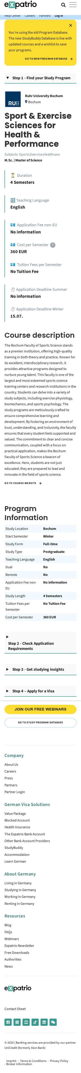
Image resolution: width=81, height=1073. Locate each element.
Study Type (13, 551)
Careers (30, 15)
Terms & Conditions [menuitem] (33, 1061)
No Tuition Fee (54, 603)
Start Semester (16, 536)
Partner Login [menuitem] (14, 791)
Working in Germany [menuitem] (19, 896)
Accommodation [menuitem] (16, 854)
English (49, 559)
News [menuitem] (8, 966)
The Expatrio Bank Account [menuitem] (24, 834)
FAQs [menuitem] (8, 932)
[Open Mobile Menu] (72, 5)
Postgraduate (54, 551)
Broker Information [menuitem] (19, 1064)
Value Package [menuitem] (15, 813)
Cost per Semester (19, 617)
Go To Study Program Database (40, 722)
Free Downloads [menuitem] (16, 952)
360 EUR (49, 617)
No (45, 567)
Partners (44, 15)
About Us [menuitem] (11, 764)
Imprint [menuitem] (11, 1061)
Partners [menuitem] (10, 785)
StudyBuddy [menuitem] (13, 847)
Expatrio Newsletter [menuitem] (19, 945)
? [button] (53, 245)
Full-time (50, 544)
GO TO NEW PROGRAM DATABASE (46, 59)
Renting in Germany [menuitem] (19, 903)
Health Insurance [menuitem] (17, 827)
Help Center (12, 15)
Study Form (14, 544)
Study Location (16, 528)
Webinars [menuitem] (11, 938)
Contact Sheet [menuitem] (15, 1008)
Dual (8, 567)
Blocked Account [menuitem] (17, 820)
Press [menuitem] (8, 778)
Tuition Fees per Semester (17, 606)
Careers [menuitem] (10, 771)
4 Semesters (52, 596)
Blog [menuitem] (7, 925)
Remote (11, 574)
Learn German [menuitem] (15, 861)
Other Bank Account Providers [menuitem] (27, 840)
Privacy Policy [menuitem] (59, 1061)
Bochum (49, 528)
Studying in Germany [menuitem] (20, 889)
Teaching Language (20, 559)
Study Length (15, 596)
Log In (59, 15)
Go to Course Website (20, 483)
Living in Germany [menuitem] (18, 883)
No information (55, 582)
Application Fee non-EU (21, 585)
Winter (48, 536)
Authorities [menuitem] (12, 959)
